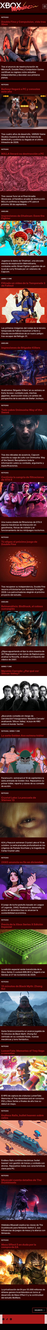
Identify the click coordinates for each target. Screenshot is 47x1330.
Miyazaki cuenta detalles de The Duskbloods (21, 1181)
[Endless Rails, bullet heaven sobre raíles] (23, 1137)
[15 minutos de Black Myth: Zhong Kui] (23, 1008)
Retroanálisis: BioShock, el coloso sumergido (22, 607)
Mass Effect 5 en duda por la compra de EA (18, 1246)
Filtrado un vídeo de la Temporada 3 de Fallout (23, 284)
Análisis (4, 211)
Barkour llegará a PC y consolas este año (20, 90)
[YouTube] (11, 1319)
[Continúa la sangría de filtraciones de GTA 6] (23, 499)
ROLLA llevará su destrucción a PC (22, 153)
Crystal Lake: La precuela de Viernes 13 (18, 799)
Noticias (5, 17)
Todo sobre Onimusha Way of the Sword (21, 411)
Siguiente (38, 1310)
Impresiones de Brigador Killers (20, 347)
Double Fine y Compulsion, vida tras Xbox (23, 23)
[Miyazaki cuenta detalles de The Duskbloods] (23, 1202)
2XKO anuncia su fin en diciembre (22, 862)
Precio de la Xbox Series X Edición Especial (22, 925)
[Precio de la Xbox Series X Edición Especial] (23, 946)
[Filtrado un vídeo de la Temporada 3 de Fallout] (23, 305)
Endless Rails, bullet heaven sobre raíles (22, 1116)
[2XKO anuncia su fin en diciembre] (23, 882)
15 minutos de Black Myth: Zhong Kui (21, 987)
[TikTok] (7, 1319)
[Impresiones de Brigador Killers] (23, 367)
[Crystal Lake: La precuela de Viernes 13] (23, 820)
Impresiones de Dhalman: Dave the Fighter (22, 217)
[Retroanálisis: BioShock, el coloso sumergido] (23, 628)
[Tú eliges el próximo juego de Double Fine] (23, 564)
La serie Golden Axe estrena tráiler (22, 735)
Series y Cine (6, 279)
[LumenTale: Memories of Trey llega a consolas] (23, 1073)
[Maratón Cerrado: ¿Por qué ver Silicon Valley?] (23, 693)
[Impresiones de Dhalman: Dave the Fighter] (23, 238)
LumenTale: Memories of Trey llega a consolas (22, 1052)
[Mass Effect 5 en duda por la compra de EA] (23, 1267)
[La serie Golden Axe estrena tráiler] (23, 755)
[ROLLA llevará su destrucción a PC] (23, 173)
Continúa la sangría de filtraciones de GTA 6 (22, 478)
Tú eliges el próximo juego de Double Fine (19, 543)
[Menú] (44, 6)
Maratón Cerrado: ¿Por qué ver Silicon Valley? (20, 672)
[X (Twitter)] (3, 1319)
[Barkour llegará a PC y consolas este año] (23, 111)
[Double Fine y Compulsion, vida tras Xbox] (23, 44)
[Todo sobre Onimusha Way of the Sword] (23, 432)
